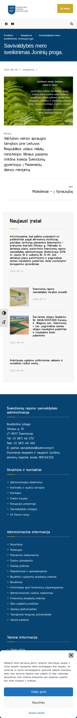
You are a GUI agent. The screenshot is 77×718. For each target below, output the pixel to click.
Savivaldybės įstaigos (23, 509)
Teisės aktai (17, 649)
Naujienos (26, 35)
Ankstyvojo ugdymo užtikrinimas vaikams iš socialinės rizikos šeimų (36, 362)
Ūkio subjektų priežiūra (24, 603)
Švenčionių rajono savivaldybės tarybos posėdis (50, 290)
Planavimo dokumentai (24, 555)
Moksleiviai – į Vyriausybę (52, 189)
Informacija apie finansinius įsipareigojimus (36, 587)
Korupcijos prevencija (23, 503)
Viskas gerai (38, 691)
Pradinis (8, 35)
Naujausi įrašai (25, 221)
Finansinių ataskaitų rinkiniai (27, 598)
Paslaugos (16, 549)
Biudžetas (16, 582)
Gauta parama (19, 619)
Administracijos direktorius (26, 482)
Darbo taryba (18, 498)
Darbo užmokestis (21, 560)
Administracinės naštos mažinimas (31, 592)
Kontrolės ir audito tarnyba (27, 487)
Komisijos (15, 492)
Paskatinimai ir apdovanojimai (28, 571)
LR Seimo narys (19, 514)
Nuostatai (16, 544)
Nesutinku (38, 702)
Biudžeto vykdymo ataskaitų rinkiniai (33, 576)
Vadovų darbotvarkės (23, 609)
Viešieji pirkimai (19, 565)
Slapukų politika (36, 712)
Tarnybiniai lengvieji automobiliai (30, 614)
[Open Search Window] (71, 24)
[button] (71, 655)
